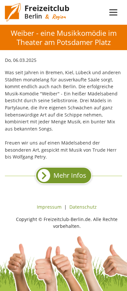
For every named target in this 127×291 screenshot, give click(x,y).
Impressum (49, 207)
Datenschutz (83, 207)
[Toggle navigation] (113, 12)
